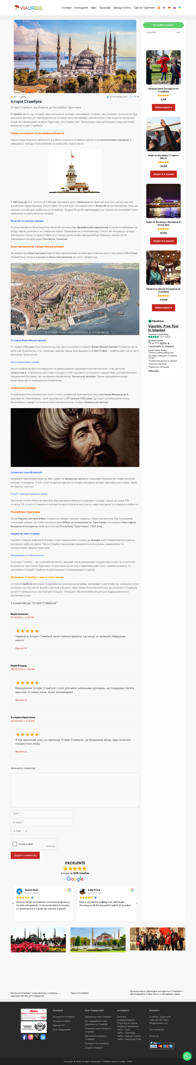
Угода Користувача (127, 1023)
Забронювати (163, 107)
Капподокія (81, 7)
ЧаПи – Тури (123, 1029)
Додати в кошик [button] (163, 174)
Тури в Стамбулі (79, 993)
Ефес (93, 7)
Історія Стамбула (94, 1047)
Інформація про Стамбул (98, 1016)
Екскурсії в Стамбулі (64, 1016)
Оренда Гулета (122, 7)
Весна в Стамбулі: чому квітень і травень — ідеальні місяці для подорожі (35, 994)
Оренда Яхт (59, 1025)
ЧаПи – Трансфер (126, 1032)
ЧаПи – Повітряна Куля (129, 1039)
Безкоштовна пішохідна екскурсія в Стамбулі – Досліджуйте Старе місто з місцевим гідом (157, 992)
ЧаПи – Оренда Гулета (129, 1036)
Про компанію (156, 1029)
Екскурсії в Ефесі (62, 1021)
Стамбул (67, 7)
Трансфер (105, 7)
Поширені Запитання (128, 1026)
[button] (137, 903)
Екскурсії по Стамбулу (97, 1043)
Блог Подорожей (61, 1029)
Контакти (154, 1036)
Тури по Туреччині (144, 7)
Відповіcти (21, 648)
